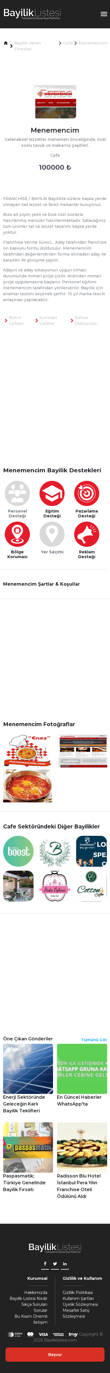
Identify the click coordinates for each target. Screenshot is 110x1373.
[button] (5, 43)
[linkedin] (65, 1264)
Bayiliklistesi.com (60, 1340)
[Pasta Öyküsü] (54, 886)
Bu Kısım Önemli (30, 1316)
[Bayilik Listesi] (32, 14)
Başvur (55, 1354)
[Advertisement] (55, 405)
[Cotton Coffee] (91, 886)
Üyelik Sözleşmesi (80, 1304)
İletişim (40, 1322)
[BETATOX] (54, 851)
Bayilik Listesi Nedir (28, 1298)
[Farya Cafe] (18, 886)
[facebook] (45, 1264)
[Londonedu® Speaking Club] (91, 851)
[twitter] (55, 1264)
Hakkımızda (35, 1292)
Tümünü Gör (94, 1039)
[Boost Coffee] (18, 851)
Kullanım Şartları (78, 1298)
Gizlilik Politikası (78, 1292)
